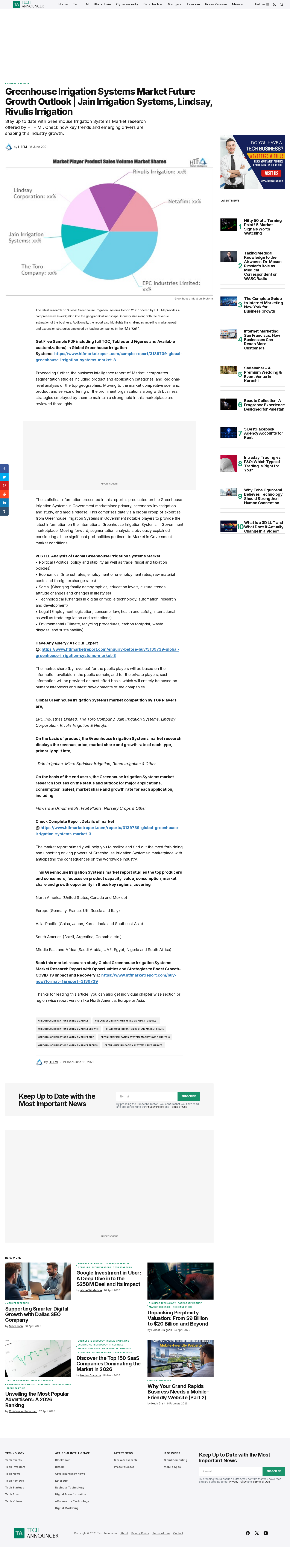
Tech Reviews (14, 1480)
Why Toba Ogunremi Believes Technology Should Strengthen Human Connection (263, 496)
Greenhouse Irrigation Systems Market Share (134, 1029)
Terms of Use (178, 1106)
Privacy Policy (155, 1106)
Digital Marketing (18, 1381)
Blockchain (62, 1460)
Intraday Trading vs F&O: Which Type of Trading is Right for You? (262, 463)
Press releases (124, 1467)
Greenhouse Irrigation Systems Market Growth (68, 1029)
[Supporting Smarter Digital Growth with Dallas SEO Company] (38, 1281)
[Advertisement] (145, 41)
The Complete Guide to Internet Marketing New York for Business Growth (263, 304)
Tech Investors (101, 1267)
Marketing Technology (21, 1384)
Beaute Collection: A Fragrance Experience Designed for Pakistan (264, 405)
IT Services (116, 1345)
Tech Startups (122, 1267)
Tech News (12, 1473)
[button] (274, 4)
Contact (178, 1533)
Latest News (123, 1453)
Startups (84, 1267)
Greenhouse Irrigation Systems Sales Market (133, 1045)
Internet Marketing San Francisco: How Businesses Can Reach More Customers (262, 339)
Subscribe (188, 1096)
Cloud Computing (175, 1460)
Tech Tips (12, 1494)
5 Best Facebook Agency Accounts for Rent (263, 433)
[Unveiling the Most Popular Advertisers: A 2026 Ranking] (38, 1358)
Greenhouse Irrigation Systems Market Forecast (126, 1021)
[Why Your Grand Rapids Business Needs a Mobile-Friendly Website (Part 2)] (180, 1358)
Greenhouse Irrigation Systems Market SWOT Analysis (135, 1037)
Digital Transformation (70, 1494)
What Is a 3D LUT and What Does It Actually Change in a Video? (263, 527)
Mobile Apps (172, 1467)
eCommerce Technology (93, 1345)
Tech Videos (13, 1501)
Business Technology (91, 1264)
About (124, 1533)
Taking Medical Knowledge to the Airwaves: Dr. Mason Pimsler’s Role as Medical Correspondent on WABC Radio (262, 266)
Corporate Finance (190, 1303)
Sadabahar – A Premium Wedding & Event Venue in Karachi (263, 374)
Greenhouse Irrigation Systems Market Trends (68, 1045)
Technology (14, 1453)
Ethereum (61, 1480)
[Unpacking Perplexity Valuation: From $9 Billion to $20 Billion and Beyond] (180, 1281)
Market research (18, 84)
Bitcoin (60, 1467)
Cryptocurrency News (70, 1473)
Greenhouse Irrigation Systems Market (63, 1021)
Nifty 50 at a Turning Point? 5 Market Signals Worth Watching (263, 226)
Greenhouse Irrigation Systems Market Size (66, 1037)
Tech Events (13, 1460)
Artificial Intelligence (72, 1453)
